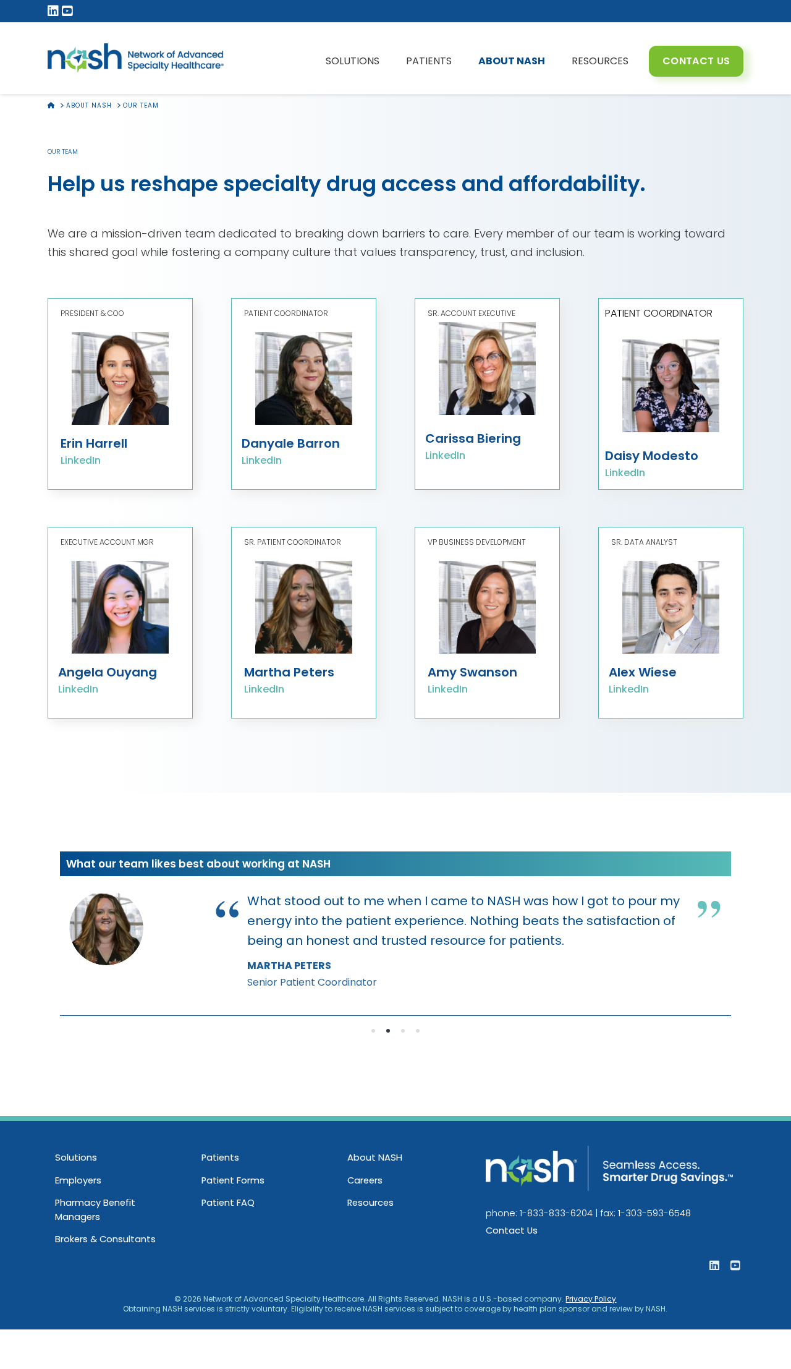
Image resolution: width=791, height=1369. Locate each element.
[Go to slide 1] (373, 1031)
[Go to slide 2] (388, 1031)
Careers (365, 1180)
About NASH (374, 1157)
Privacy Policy (590, 1299)
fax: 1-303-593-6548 (645, 1213)
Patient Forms (232, 1180)
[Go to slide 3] (403, 1031)
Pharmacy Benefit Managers (95, 1209)
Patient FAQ (228, 1202)
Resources (370, 1202)
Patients (220, 1157)
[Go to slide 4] (418, 1031)
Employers (78, 1180)
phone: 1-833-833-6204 (539, 1213)
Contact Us (512, 1230)
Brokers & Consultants (105, 1239)
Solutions (76, 1157)
